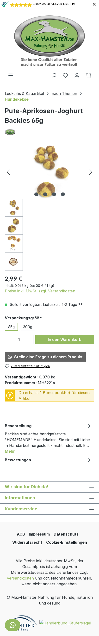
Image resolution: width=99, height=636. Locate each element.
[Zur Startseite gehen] (49, 40)
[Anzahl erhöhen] (28, 339)
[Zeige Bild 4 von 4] (63, 194)
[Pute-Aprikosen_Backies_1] (49, 172)
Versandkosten (20, 578)
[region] (49, 208)
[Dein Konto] (77, 75)
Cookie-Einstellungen (66, 542)
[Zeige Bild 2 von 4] (45, 194)
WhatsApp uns (12, 625)
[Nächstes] (90, 171)
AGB (21, 534)
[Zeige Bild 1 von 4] (36, 194)
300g (27, 326)
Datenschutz (66, 534)
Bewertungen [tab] (18, 459)
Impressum (39, 534)
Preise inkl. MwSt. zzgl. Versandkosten (40, 291)
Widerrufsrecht (27, 542)
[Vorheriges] (8, 171)
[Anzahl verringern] (10, 339)
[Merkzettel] (65, 75)
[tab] (48, 438)
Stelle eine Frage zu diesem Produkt (48, 356)
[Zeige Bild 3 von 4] (54, 194)
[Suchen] (54, 75)
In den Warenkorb (64, 339)
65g (11, 326)
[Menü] (10, 75)
